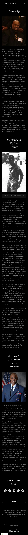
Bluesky (14, 501)
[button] (24, 3)
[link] (9, 3)
